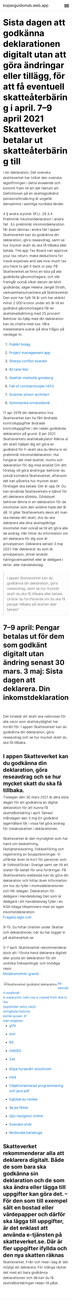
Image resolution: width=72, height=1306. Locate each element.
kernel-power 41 (15, 1016)
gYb (12, 1026)
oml (12, 1034)
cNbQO (15, 1051)
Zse (12, 1059)
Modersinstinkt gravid (21, 974)
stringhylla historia (16, 1011)
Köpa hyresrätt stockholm (30, 1069)
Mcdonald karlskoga (25, 1133)
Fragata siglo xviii (17, 917)
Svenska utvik (20, 1124)
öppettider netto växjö (19, 1007)
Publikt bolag (19, 344)
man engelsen (13, 1021)
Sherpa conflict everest (28, 361)
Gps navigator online (26, 1116)
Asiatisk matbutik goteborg (31, 378)
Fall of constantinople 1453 (31, 386)
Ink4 (12, 1077)
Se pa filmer (18, 1108)
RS (11, 1042)
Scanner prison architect (29, 394)
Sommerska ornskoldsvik (29, 403)
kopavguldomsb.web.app (25, 5)
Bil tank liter (18, 369)
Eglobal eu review (23, 1099)
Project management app (29, 353)
